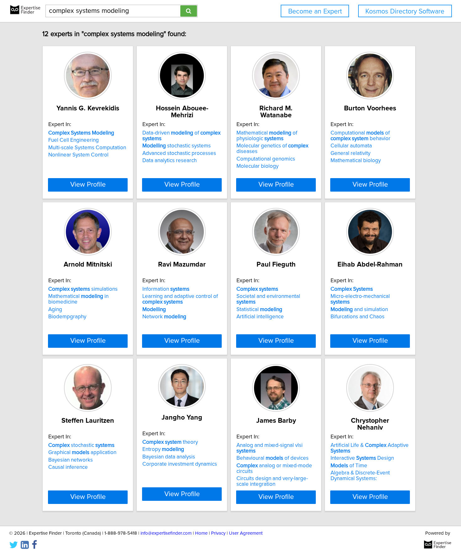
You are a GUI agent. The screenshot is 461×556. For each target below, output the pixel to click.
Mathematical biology (356, 160)
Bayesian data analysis (168, 457)
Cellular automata (351, 146)
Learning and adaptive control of (180, 299)
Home (201, 533)
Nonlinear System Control (78, 155)
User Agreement (245, 533)
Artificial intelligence (260, 317)
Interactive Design (362, 458)
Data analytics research (169, 160)
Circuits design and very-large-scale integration (272, 481)
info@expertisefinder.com (166, 533)
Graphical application (82, 452)
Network (164, 317)
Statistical (259, 309)
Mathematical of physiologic (266, 135)
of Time (349, 466)
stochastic (81, 445)
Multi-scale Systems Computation (87, 148)
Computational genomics (265, 159)
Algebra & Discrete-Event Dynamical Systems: (360, 475)
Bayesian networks (70, 460)
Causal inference (68, 467)
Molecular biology (257, 166)
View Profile (88, 184)
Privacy (218, 533)
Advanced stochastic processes (179, 153)
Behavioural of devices (272, 458)
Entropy (163, 449)
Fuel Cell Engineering (73, 140)
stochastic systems (176, 146)
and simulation (359, 309)
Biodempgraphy (67, 317)
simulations (83, 289)
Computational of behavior (360, 135)
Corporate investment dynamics (179, 464)
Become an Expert (315, 11)
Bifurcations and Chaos (357, 317)
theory (170, 442)
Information (165, 289)
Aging (55, 309)
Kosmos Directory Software (404, 11)
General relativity (350, 153)
